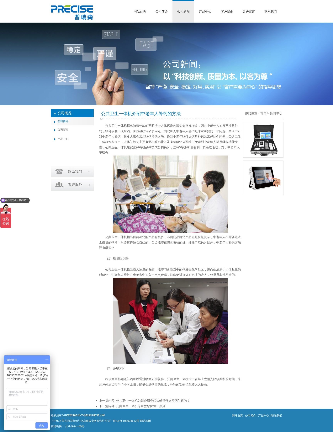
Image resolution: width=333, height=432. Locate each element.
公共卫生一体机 (116, 125)
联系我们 (270, 11)
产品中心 (205, 11)
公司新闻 (183, 11)
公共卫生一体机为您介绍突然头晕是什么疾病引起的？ (153, 400)
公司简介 (162, 11)
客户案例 (227, 11)
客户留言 (249, 11)
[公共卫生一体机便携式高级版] (263, 194)
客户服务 (75, 184)
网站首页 (140, 11)
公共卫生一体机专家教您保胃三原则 (140, 406)
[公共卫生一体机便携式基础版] (263, 155)
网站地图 (145, 420)
